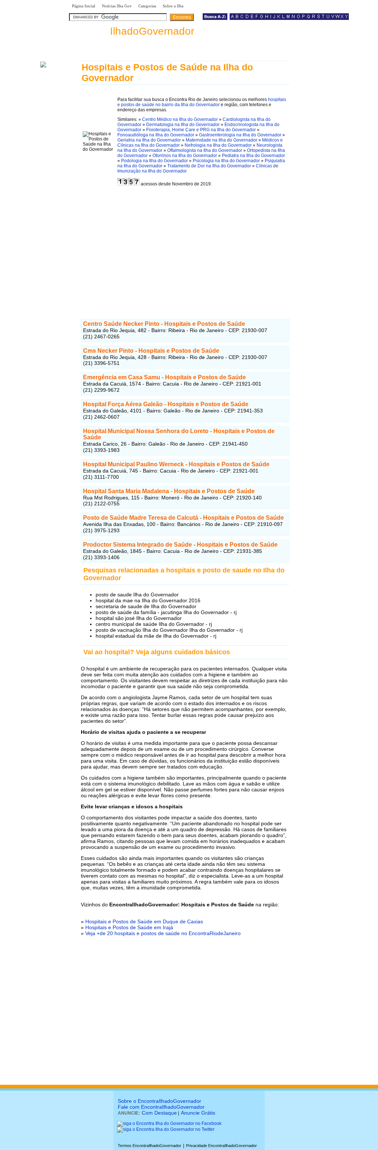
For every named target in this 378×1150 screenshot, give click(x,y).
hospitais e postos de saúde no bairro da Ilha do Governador (201, 102)
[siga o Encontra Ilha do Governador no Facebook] (169, 1123)
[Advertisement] (185, 249)
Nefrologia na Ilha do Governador (218, 145)
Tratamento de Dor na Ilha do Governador (209, 165)
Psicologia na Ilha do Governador (226, 160)
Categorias (147, 6)
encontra (131, 31)
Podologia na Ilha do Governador (154, 160)
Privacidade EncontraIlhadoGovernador (221, 1145)
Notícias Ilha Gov (117, 6)
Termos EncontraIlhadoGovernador (149, 1145)
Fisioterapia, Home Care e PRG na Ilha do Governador (201, 129)
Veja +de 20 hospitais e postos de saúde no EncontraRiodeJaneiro (163, 933)
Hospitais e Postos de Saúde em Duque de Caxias (144, 921)
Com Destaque (159, 1113)
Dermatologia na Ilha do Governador (183, 124)
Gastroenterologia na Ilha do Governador (240, 134)
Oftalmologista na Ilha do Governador (204, 150)
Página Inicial (83, 6)
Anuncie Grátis (198, 1113)
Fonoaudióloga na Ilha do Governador (155, 134)
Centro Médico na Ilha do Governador (180, 119)
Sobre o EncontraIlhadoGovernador (159, 1101)
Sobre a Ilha (173, 6)
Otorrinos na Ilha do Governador (184, 155)
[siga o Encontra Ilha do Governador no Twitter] (165, 1129)
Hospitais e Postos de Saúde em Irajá (129, 927)
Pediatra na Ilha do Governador (253, 155)
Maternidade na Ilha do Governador (221, 140)
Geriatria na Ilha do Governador (149, 140)
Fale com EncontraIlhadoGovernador (161, 1107)
